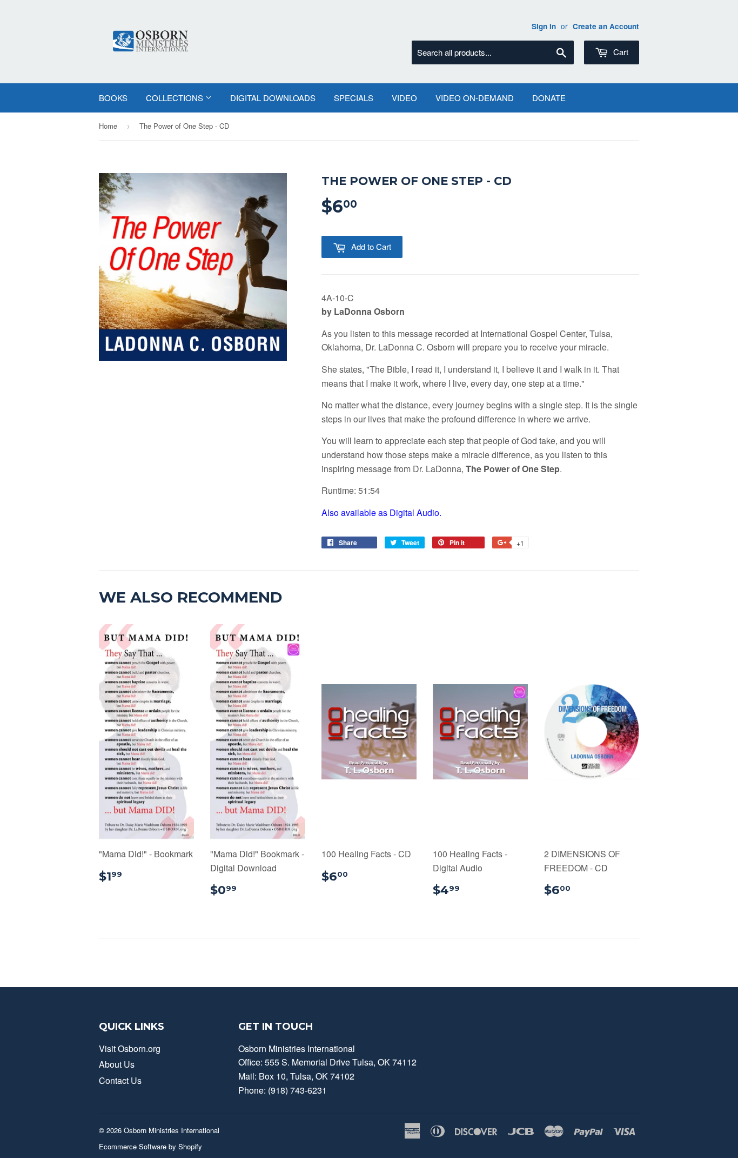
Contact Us (120, 1080)
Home (108, 126)
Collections (175, 97)
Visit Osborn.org (129, 1048)
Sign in (544, 26)
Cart (619, 51)
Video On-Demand (474, 97)
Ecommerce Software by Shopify (150, 1146)
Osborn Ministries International (171, 1130)
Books (113, 97)
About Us (117, 1064)
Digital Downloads (273, 97)
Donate (549, 97)
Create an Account (606, 26)
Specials (353, 97)
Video (404, 97)
